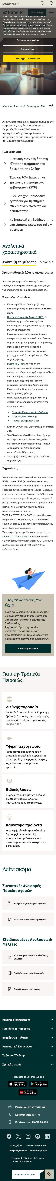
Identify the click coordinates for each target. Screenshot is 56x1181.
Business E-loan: (16, 363)
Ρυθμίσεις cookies (18, 1150)
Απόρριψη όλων (28, 49)
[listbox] (10, 3)
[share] (51, 106)
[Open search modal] (42, 3)
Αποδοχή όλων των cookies (28, 58)
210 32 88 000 (40, 1122)
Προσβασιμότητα (38, 1150)
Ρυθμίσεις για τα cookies (28, 40)
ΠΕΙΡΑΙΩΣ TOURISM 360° (15, 536)
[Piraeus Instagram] (28, 1136)
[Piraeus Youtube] (37, 1136)
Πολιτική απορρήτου (36, 1145)
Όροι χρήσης (16, 1145)
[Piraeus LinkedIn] (47, 1136)
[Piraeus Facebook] (9, 1136)
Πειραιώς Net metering (24, 416)
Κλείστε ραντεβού (28, 648)
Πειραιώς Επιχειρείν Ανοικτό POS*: (25, 317)
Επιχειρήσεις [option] (9, 3)
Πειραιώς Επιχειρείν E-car (25, 420)
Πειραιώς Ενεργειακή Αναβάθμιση (30, 412)
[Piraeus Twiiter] (18, 1136)
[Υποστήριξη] (49, 4)
